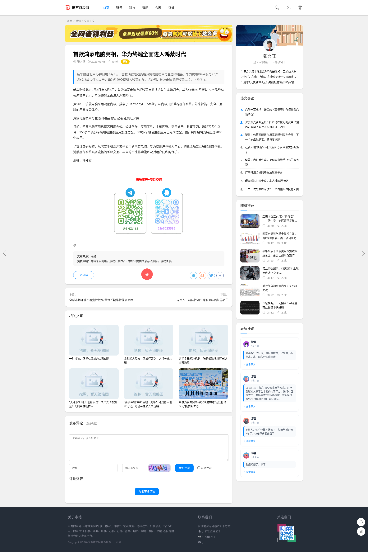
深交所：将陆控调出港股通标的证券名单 (202, 300)
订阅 (118, 542)
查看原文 (250, 364)
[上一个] (5, 253)
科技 (132, 8)
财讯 (119, 8)
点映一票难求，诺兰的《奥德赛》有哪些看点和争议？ (272, 112)
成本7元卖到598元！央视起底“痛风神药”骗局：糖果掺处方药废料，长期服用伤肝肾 (293, 82)
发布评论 (184, 468)
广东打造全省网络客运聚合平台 (264, 172)
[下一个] (363, 253)
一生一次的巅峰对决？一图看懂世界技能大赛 (272, 189)
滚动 (145, 8)
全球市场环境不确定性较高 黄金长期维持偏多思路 (101, 300)
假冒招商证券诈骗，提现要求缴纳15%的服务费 (272, 162)
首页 (106, 8)
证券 (171, 8)
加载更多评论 (147, 491)
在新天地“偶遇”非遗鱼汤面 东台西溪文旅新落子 (272, 149)
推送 (125, 61)
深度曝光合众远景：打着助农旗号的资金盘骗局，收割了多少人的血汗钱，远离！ (272, 124)
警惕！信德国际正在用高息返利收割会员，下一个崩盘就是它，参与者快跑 (272, 137)
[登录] (300, 8)
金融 (158, 8)
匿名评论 (206, 468)
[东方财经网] (77, 11)
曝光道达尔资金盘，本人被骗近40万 (266, 180)
